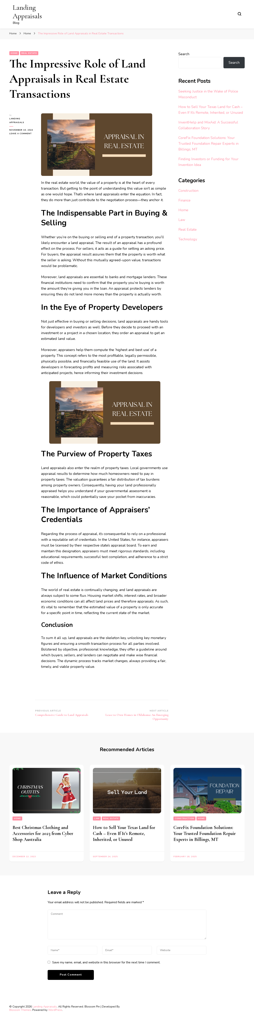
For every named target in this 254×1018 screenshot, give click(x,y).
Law (181, 219)
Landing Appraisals (27, 11)
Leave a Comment (22, 133)
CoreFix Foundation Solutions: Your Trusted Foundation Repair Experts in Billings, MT (208, 143)
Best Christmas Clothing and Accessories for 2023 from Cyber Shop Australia (43, 833)
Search (183, 54)
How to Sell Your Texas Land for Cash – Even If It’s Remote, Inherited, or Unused (124, 833)
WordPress (55, 1010)
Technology (187, 239)
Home (14, 53)
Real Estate (29, 53)
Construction (188, 190)
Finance (184, 200)
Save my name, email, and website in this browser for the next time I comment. (106, 962)
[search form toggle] (239, 14)
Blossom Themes (20, 1010)
